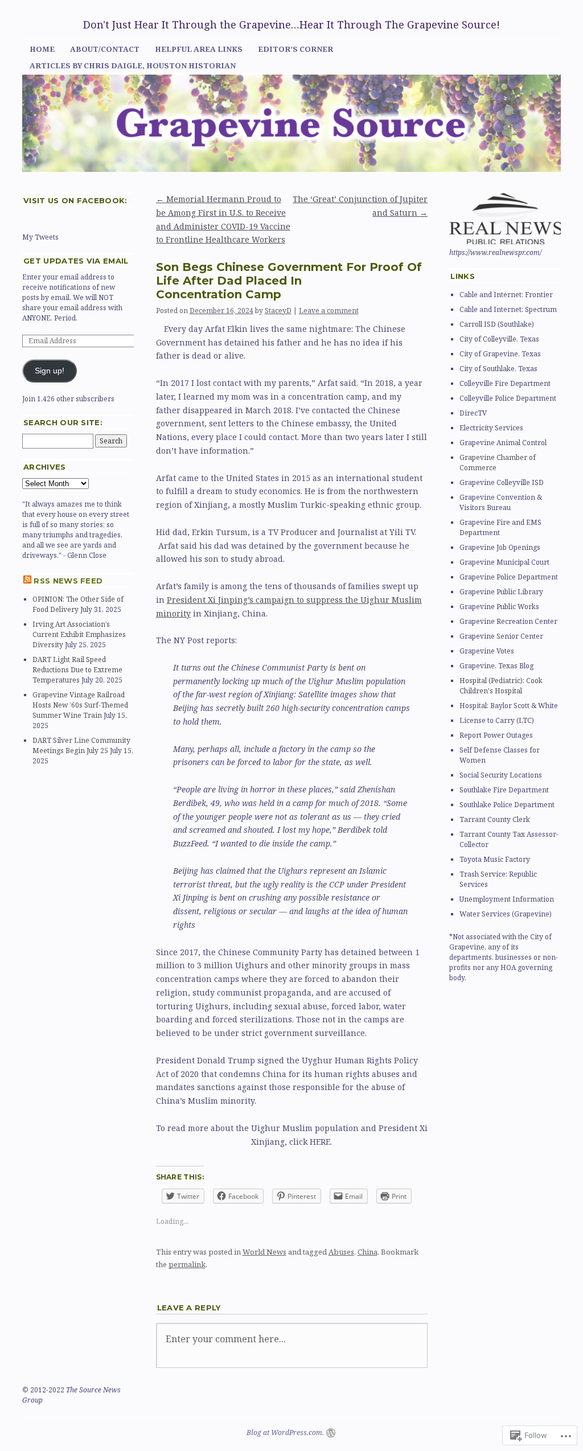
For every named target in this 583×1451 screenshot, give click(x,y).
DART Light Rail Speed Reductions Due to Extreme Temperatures (77, 670)
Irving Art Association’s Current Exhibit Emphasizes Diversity (79, 634)
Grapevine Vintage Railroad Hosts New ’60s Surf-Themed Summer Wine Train (80, 705)
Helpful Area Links (199, 49)
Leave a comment (329, 310)
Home (42, 49)
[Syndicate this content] (27, 580)
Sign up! (49, 371)
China (367, 1252)
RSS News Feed (68, 580)
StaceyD (278, 310)
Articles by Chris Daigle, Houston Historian (133, 65)
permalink (187, 1264)
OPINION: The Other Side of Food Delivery (78, 604)
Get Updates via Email (76, 260)
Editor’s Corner (295, 49)
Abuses (341, 1252)
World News (264, 1252)
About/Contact (104, 49)
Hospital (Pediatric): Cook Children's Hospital (501, 686)
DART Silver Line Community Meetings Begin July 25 (81, 745)
